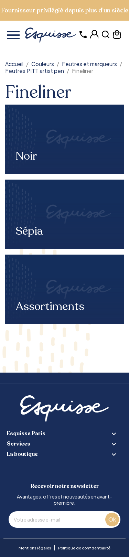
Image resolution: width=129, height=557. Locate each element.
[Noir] (64, 139)
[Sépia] (64, 214)
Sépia (29, 231)
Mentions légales (35, 548)
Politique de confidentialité (84, 548)
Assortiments (49, 306)
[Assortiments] (64, 289)
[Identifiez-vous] (94, 37)
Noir (26, 156)
